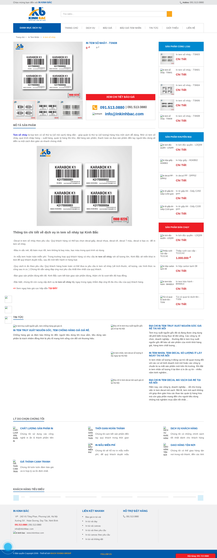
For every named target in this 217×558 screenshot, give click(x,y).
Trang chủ (20, 37)
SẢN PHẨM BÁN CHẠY (177, 227)
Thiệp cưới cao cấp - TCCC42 (186, 251)
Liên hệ (190, 28)
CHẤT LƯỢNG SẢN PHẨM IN (36, 428)
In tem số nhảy (48, 37)
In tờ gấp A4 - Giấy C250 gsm (188, 192)
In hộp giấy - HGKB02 (187, 160)
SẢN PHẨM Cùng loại (177, 46)
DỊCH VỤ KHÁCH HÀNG (184, 428)
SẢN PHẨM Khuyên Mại (178, 137)
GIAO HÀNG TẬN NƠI (183, 445)
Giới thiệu (172, 28)
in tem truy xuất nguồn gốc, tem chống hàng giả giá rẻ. (51, 330)
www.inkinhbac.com (35, 533)
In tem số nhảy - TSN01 (188, 70)
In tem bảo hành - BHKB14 (185, 282)
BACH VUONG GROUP (61, 553)
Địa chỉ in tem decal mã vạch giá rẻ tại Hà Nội (175, 381)
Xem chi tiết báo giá (120, 97)
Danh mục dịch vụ (30, 27)
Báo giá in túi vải (93, 517)
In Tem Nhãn (34, 37)
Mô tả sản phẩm (24, 125)
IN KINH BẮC (45, 2)
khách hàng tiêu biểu (28, 489)
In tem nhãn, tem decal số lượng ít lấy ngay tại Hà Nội (175, 354)
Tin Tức (153, 28)
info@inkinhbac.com (124, 114)
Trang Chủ (71, 28)
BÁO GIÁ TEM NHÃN (130, 28)
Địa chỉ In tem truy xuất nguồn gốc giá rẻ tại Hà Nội (175, 327)
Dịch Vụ (90, 28)
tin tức (18, 317)
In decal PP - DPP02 (186, 175)
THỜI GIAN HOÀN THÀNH (110, 428)
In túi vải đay (91, 521)
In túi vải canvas (93, 526)
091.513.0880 (197, 2)
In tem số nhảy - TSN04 (188, 85)
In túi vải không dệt (94, 539)
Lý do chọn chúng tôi (28, 419)
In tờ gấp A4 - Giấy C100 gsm (188, 207)
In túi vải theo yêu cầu (95, 530)
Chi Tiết (181, 59)
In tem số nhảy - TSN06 (188, 100)
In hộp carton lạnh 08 (186, 266)
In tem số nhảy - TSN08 (188, 116)
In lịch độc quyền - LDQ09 (189, 145)
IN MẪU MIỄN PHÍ (105, 445)
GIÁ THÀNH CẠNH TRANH (35, 461)
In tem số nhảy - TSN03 (188, 54)
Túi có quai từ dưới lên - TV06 (188, 298)
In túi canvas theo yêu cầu (97, 535)
